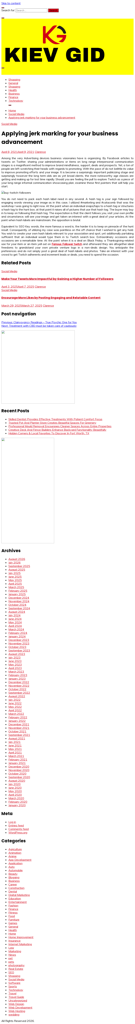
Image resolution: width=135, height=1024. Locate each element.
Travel (12, 993)
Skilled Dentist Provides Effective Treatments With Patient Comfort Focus (55, 419)
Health (12, 90)
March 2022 (16, 713)
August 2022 (16, 696)
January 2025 (17, 594)
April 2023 (15, 668)
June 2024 (15, 619)
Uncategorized (17, 1000)
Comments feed (18, 829)
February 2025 (17, 590)
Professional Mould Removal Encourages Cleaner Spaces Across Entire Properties (59, 426)
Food (11, 916)
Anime (12, 856)
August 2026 (16, 559)
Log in (12, 822)
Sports (12, 986)
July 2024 (14, 615)
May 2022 (15, 706)
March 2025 (16, 587)
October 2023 (17, 647)
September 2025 (19, 566)
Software (14, 983)
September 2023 (19, 650)
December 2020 (18, 766)
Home (12, 933)
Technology (15, 100)
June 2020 (15, 787)
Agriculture (15, 849)
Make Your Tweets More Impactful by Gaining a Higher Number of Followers (57, 279)
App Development (19, 859)
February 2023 (17, 675)
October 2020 (17, 773)
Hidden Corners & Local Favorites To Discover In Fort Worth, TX (48, 433)
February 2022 (17, 717)
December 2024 (18, 597)
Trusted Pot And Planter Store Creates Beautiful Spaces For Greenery (52, 422)
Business (14, 93)
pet (10, 958)
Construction (16, 888)
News (12, 954)
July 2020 (14, 784)
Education (14, 898)
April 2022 (15, 710)
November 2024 (18, 601)
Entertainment (17, 902)
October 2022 (17, 689)
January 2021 (17, 763)
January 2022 (17, 721)
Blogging (13, 877)
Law (11, 947)
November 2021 (18, 728)
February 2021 (17, 759)
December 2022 (18, 682)
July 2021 (14, 742)
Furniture (13, 919)
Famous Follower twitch (67, 244)
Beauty (13, 874)
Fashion (13, 905)
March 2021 (16, 756)
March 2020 (16, 798)
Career (12, 884)
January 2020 (17, 805)
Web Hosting (16, 1011)
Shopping (14, 79)
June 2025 (15, 576)
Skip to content (11, 3)
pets (11, 961)
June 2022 (15, 703)
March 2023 (16, 671)
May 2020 (15, 791)
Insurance (14, 940)
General (13, 83)
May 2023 (15, 664)
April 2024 (15, 626)
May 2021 (15, 749)
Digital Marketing (19, 895)
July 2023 (14, 657)
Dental (12, 891)
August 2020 (16, 780)
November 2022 (18, 685)
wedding (13, 1014)
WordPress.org (17, 832)
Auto (11, 867)
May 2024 (15, 622)
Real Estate (15, 969)
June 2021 (15, 745)
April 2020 (15, 794)
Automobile (15, 870)
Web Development (20, 1007)
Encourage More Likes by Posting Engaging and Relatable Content (51, 298)
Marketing (14, 951)
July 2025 (14, 573)
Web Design (16, 1004)
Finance (13, 97)
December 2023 (18, 640)
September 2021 (19, 735)
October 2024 (17, 604)
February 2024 (17, 633)
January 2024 (17, 636)
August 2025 (16, 569)
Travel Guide (16, 997)
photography (16, 965)
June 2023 (15, 661)
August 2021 (16, 738)
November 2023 (18, 643)
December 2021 (18, 724)
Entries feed (16, 825)
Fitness (13, 912)
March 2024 (16, 629)
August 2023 (16, 654)
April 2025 (15, 583)
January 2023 (17, 678)
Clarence (40, 152)
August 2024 (16, 611)
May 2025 (15, 580)
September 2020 (19, 777)
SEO (11, 972)
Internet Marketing (20, 944)
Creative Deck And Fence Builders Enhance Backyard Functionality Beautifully (57, 429)
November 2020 (18, 770)
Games (12, 923)
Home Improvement (20, 937)
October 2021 (17, 731)
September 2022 (19, 692)
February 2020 (17, 801)
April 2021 (15, 752)
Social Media (9, 124)
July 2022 (14, 699)
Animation (14, 852)
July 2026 (14, 562)
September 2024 (19, 608)
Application (15, 863)
